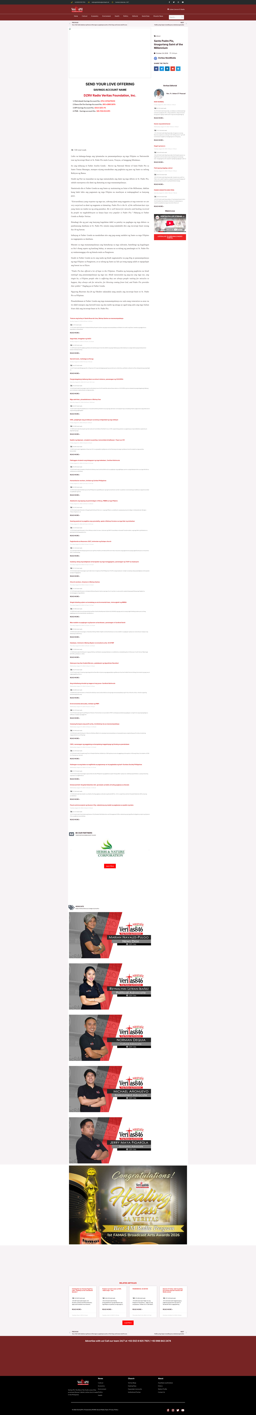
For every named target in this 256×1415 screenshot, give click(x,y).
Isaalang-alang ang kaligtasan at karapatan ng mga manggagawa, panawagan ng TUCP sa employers (104, 562)
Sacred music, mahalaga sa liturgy (82, 359)
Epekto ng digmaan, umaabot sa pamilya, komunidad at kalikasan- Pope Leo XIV (97, 440)
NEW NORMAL (159, 102)
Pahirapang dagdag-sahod (163, 168)
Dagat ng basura (159, 146)
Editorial (135, 16)
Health (117, 16)
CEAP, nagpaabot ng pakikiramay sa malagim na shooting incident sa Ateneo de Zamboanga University (105, 864)
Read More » (75, 333)
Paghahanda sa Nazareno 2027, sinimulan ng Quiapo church (90, 541)
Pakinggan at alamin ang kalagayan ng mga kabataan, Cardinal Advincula (95, 460)
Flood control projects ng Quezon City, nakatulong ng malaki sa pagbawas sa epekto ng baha (101, 805)
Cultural (84, 16)
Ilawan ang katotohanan (162, 124)
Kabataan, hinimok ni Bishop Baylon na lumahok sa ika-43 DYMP (92, 643)
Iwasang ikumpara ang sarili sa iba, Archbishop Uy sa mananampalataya (94, 724)
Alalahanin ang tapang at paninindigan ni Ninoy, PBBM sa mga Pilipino (94, 501)
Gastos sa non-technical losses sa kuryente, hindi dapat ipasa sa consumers (96, 884)
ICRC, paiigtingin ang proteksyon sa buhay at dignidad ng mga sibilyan (94, 420)
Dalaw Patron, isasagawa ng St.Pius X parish (85, 825)
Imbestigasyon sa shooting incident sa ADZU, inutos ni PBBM (91, 844)
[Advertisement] (110, 132)
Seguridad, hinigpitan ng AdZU (80, 338)
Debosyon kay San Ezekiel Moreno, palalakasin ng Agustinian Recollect (94, 663)
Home (76, 16)
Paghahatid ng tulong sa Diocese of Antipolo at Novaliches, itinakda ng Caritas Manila (99, 986)
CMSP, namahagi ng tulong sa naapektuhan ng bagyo (88, 904)
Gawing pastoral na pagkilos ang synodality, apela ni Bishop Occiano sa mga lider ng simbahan (102, 521)
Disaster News (158, 16)
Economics (94, 16)
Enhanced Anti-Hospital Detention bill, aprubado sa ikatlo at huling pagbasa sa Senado (99, 785)
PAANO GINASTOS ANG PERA (164, 190)
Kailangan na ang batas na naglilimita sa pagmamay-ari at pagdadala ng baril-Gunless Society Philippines (106, 764)
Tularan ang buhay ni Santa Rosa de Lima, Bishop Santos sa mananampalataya (96, 318)
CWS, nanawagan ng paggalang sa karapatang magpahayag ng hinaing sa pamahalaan (99, 744)
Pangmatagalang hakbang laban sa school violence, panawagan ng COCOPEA (96, 379)
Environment (106, 16)
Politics (125, 16)
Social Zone (145, 16)
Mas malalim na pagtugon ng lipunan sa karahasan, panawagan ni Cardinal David (97, 622)
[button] (156, 68)
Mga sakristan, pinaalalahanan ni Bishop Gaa (85, 399)
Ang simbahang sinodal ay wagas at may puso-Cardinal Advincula (92, 683)
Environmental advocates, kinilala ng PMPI (84, 703)
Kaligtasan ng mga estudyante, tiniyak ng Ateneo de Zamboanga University (95, 945)
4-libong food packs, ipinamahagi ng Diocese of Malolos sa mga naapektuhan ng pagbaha (101, 965)
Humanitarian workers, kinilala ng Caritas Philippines (88, 480)
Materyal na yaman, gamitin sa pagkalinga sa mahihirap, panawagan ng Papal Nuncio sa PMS (102, 925)
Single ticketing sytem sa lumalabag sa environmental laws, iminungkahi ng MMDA (98, 602)
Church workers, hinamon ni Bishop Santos (85, 582)
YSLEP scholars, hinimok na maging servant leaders (88, 1006)
